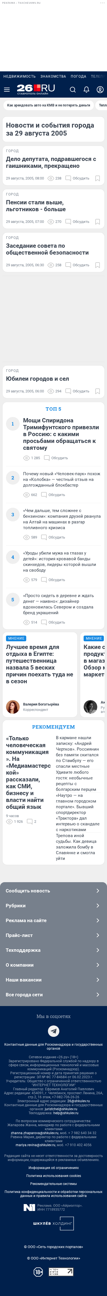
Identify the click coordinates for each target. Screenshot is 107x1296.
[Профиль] (100, 90)
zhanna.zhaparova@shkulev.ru (34, 1133)
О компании (20, 965)
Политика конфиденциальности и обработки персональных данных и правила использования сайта (53, 1194)
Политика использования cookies (53, 1176)
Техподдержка (23, 950)
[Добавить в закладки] (97, 178)
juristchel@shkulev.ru (61, 1109)
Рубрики (16, 905)
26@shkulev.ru (78, 1101)
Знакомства (53, 76)
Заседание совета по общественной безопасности (47, 249)
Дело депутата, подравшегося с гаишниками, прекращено (51, 162)
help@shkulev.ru (65, 1113)
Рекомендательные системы (53, 1184)
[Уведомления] (86, 90)
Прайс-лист (19, 935)
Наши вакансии (24, 980)
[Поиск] (73, 90)
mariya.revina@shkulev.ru (35, 1145)
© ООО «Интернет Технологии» (53, 1258)
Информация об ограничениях (54, 1168)
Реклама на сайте (26, 920)
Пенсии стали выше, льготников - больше (36, 206)
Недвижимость (19, 76)
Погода (78, 76)
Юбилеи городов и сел (37, 378)
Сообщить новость (28, 891)
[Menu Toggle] (7, 90)
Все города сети (24, 994)
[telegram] (53, 1031)
